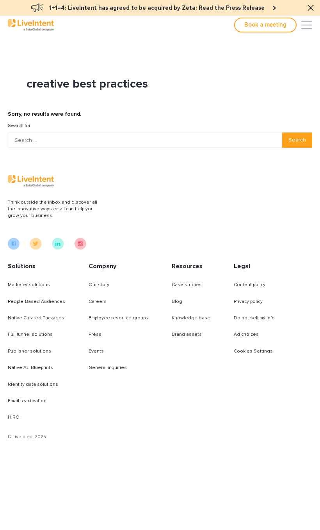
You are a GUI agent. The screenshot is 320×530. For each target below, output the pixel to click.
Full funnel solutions (30, 334)
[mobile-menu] (306, 25)
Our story (99, 285)
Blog (177, 301)
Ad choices (246, 334)
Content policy (249, 285)
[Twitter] (36, 248)
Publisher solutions (29, 351)
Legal (242, 266)
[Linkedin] (58, 248)
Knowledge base (191, 318)
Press (95, 334)
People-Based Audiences (36, 301)
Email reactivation (27, 401)
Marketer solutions (29, 285)
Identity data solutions (33, 384)
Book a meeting (265, 24)
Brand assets (187, 334)
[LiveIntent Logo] (31, 25)
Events (96, 351)
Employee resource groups (118, 318)
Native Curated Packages (36, 318)
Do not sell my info (254, 318)
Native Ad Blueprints (30, 368)
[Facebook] (14, 248)
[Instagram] (80, 248)
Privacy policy (248, 301)
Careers (98, 301)
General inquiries (108, 368)
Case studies (187, 285)
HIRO (14, 417)
